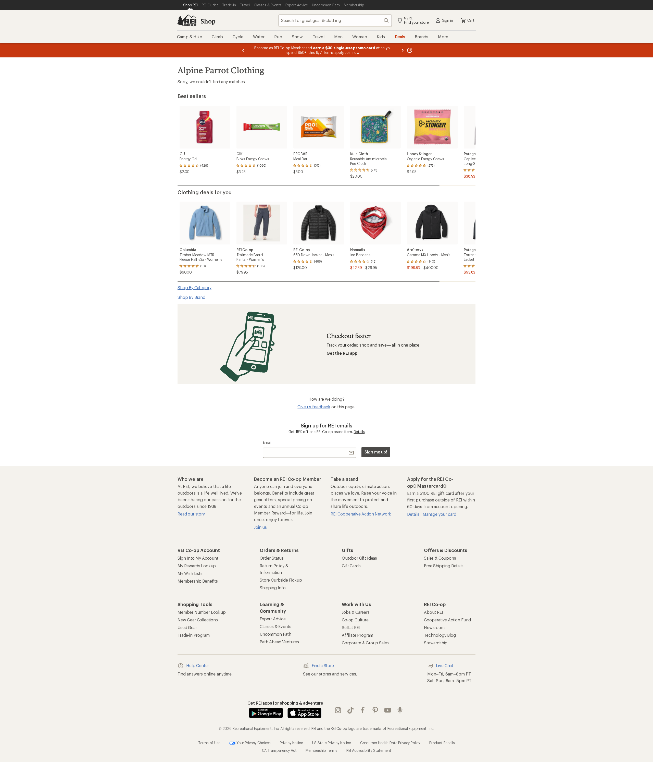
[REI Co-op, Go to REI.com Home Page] (186, 20)
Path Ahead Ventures (279, 641)
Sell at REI (351, 627)
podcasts (400, 710)
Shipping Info (273, 587)
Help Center (197, 665)
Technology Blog (440, 635)
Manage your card (439, 514)
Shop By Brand (191, 297)
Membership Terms (321, 750)
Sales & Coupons (440, 558)
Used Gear (187, 627)
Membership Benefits (198, 581)
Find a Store (323, 665)
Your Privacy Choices (253, 742)
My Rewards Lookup (197, 565)
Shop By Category (194, 287)
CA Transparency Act (279, 750)
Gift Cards (351, 565)
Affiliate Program (357, 635)
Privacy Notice (291, 742)
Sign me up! (376, 451)
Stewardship (435, 642)
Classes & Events (275, 626)
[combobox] (335, 20)
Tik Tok (350, 710)
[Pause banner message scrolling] (409, 50)
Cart (470, 20)
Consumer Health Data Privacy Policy (390, 742)
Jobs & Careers (356, 612)
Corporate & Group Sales (365, 642)
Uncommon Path (275, 634)
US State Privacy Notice (331, 742)
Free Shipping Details (443, 565)
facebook (363, 710)
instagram (338, 710)
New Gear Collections (198, 619)
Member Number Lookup (202, 612)
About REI (433, 612)
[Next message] (402, 50)
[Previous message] (243, 50)
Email (267, 442)
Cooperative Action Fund (447, 619)
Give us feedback (313, 406)
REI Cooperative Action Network (361, 513)
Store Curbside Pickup (281, 579)
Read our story (191, 513)
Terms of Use (209, 742)
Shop (207, 21)
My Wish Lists (190, 573)
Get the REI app (341, 353)
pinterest (375, 710)
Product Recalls (442, 742)
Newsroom (434, 627)
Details (359, 431)
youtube (388, 710)
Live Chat (444, 665)
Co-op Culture (355, 619)
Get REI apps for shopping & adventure (285, 702)
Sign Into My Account (198, 558)
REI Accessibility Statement (368, 750)
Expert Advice (273, 618)
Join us (260, 527)
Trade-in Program (193, 635)
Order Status (272, 558)
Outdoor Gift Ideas (359, 558)
